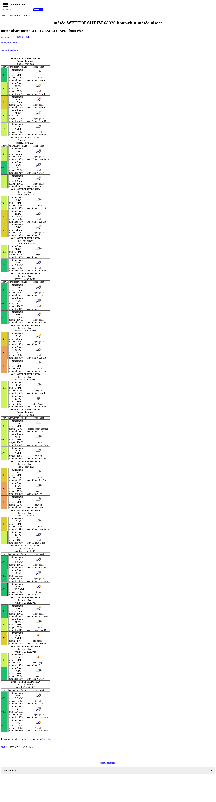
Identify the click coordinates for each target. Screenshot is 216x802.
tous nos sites (10, 770)
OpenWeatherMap (44, 739)
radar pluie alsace (9, 42)
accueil (4, 15)
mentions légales (108, 763)
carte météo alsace (9, 50)
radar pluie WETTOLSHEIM (15, 37)
